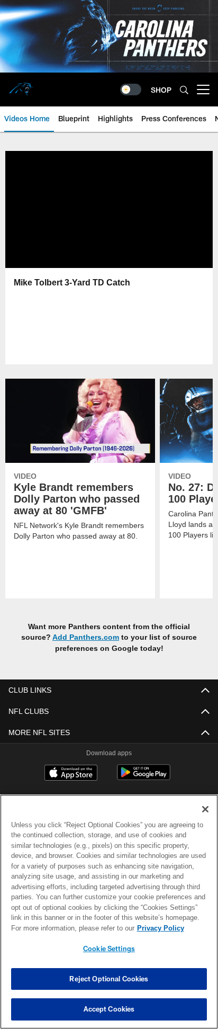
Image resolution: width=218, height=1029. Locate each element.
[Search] (184, 90)
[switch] (130, 89)
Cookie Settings (109, 948)
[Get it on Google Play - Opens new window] (143, 778)
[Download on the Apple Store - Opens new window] (71, 774)
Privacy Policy (69, 928)
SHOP (161, 89)
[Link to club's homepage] (21, 85)
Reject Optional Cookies (108, 978)
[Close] (205, 809)
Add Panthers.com (85, 636)
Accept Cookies (109, 1009)
